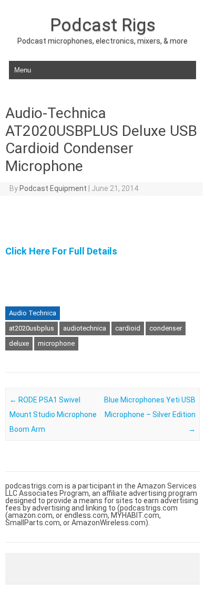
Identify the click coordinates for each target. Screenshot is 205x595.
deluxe (19, 343)
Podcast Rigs (103, 24)
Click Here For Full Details (61, 251)
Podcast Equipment (53, 188)
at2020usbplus (31, 328)
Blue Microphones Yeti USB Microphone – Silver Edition (150, 414)
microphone (56, 343)
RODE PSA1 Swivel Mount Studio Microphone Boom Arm (53, 414)
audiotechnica (84, 328)
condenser (165, 328)
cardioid (127, 328)
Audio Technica (32, 313)
